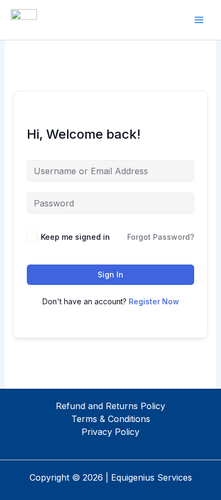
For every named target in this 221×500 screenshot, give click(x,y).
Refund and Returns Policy (110, 406)
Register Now (154, 301)
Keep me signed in (75, 236)
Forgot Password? (160, 236)
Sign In (110, 274)
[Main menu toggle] (199, 20)
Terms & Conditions (110, 418)
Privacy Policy (110, 431)
